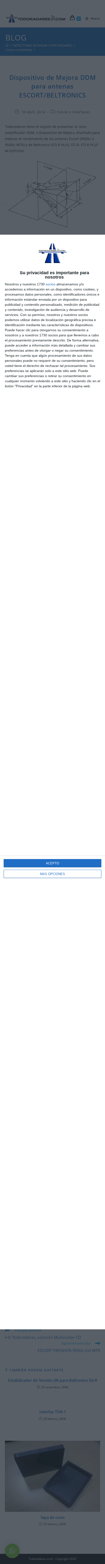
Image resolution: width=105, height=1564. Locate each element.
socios (50, 284)
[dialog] (52, 782)
